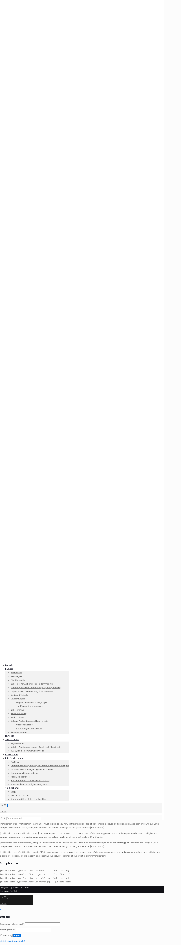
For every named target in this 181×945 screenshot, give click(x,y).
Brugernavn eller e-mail (12, 924)
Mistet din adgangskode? (12, 941)
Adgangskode (7, 929)
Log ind (17, 935)
